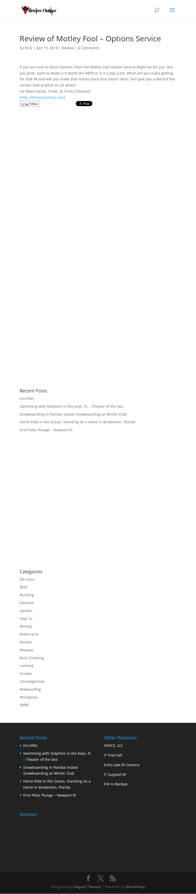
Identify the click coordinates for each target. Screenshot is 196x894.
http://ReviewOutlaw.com (42, 97)
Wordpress (29, 697)
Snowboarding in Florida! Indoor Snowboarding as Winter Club (73, 414)
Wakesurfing (30, 689)
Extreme (27, 602)
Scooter (26, 673)
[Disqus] (98, 173)
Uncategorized (32, 681)
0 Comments (88, 47)
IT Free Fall (113, 755)
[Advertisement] (62, 524)
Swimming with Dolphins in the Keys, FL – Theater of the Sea (71, 406)
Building (27, 594)
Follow (33, 104)
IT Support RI (115, 774)
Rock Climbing (32, 657)
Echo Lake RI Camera (121, 764)
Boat (23, 587)
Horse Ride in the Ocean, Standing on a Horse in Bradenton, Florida (77, 421)
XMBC (25, 704)
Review (68, 47)
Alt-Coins (27, 579)
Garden (26, 610)
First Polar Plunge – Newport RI (46, 429)
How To (26, 618)
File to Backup (116, 783)
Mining (26, 626)
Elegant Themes (87, 886)
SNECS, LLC (113, 745)
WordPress (135, 886)
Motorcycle (29, 634)
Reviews (26, 650)
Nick (28, 47)
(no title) (27, 398)
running (26, 665)
